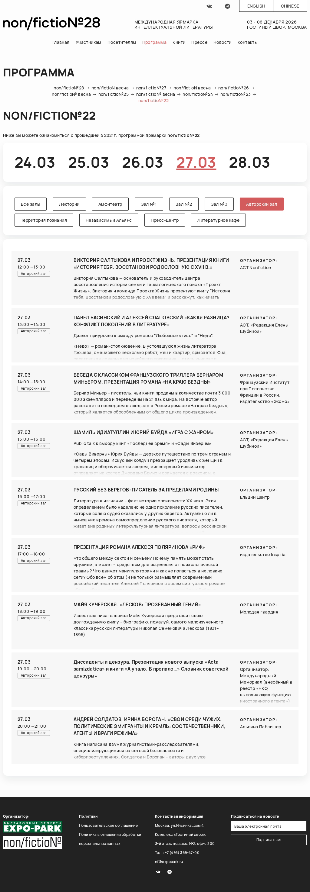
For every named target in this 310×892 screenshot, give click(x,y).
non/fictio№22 (153, 100)
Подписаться (269, 839)
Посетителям (121, 42)
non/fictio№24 (198, 94)
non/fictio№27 (151, 88)
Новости (222, 42)
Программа (154, 42)
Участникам (88, 42)
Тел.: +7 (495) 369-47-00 (177, 852)
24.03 (35, 162)
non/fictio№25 (113, 94)
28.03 (249, 162)
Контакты (248, 42)
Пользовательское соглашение (108, 825)
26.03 (142, 162)
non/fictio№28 (69, 88)
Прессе (199, 42)
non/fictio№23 (235, 94)
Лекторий (69, 204)
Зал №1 (149, 204)
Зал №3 (219, 204)
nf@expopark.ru (169, 861)
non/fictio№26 (233, 88)
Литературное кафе (218, 220)
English (256, 6)
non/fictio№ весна (71, 94)
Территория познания (44, 220)
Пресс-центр (165, 220)
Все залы (30, 204)
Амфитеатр (110, 204)
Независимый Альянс (109, 220)
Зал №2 (184, 204)
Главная (61, 42)
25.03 (88, 162)
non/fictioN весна (110, 88)
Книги (179, 42)
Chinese (290, 6)
